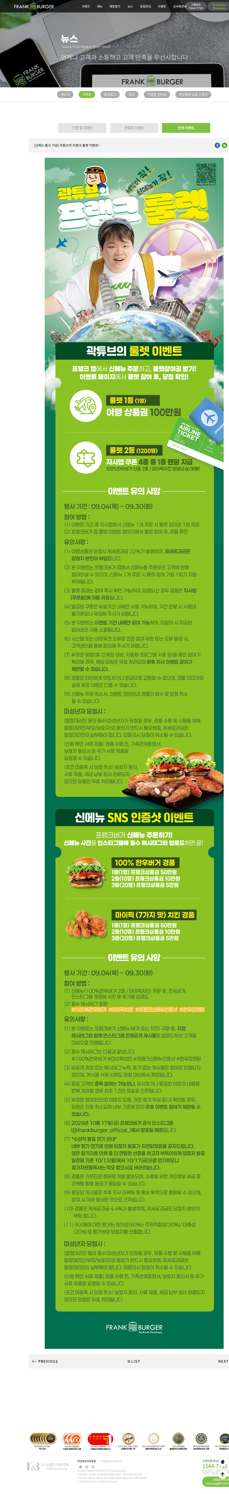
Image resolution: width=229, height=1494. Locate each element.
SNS (132, 94)
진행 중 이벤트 (82, 127)
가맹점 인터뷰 (156, 94)
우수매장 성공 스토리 (193, 94)
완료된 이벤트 (134, 127)
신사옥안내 (180, 6)
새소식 (65, 94)
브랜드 (86, 6)
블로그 (80, 1467)
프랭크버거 (34, 6)
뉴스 (130, 6)
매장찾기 (115, 6)
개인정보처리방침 (86, 1461)
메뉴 (100, 6)
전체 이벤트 (186, 127)
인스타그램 (86, 1467)
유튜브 (93, 1467)
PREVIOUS (48, 1361)
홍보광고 (110, 94)
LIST (135, 1361)
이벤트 (162, 6)
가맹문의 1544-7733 (196, 6)
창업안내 (145, 6)
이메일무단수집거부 (111, 1461)
